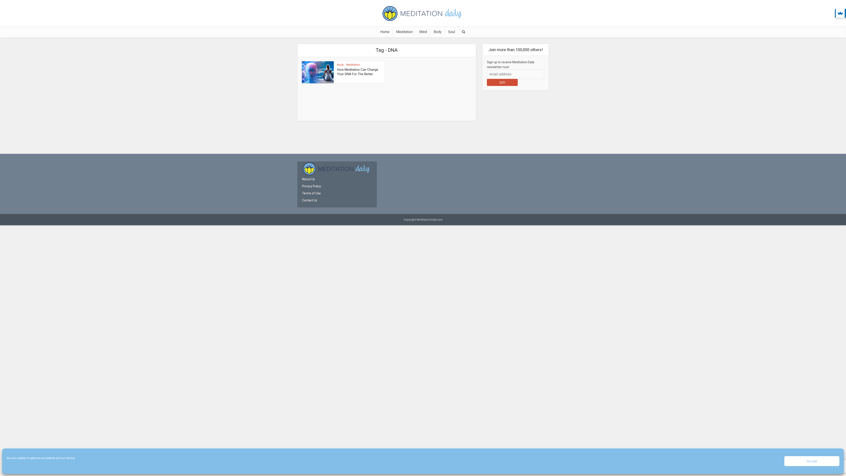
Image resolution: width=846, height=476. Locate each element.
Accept (812, 461)
